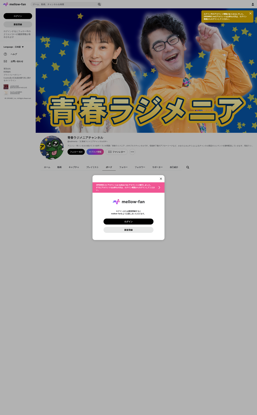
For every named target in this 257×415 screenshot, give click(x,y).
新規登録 (128, 230)
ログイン (128, 221)
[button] (128, 187)
